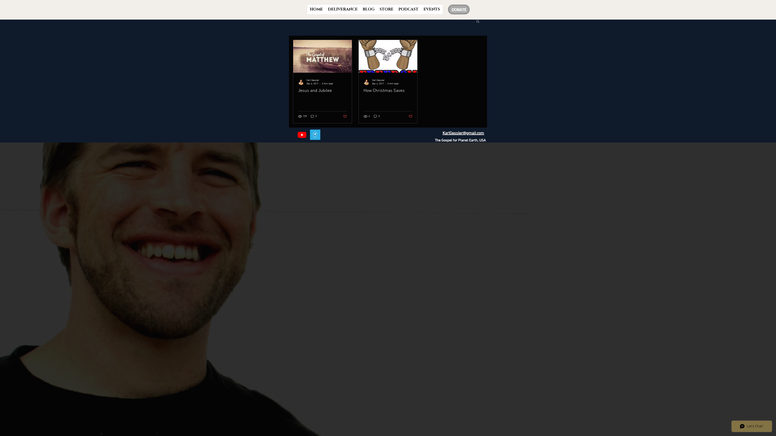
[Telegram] (315, 135)
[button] (478, 22)
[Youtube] (302, 135)
